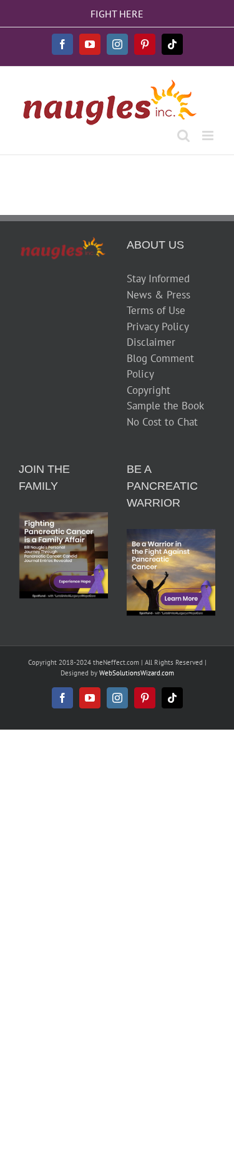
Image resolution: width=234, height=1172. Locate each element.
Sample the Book (165, 405)
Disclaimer (151, 342)
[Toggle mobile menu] (208, 135)
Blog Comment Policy (160, 366)
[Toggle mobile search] (183, 135)
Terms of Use (156, 310)
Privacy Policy (158, 326)
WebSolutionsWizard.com (136, 673)
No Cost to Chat (162, 422)
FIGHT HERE (117, 13)
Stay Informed (158, 278)
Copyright (148, 390)
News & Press (158, 295)
